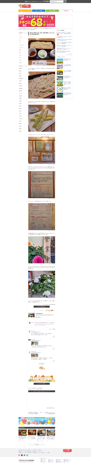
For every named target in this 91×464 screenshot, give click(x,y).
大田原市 (20, 85)
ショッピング (21, 45)
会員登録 (26, 1)
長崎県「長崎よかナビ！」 (67, 459)
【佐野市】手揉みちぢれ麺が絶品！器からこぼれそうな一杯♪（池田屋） (51, 437)
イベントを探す (39, 10)
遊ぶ (20, 52)
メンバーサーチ (40, 1)
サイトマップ (39, 451)
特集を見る (67, 10)
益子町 (20, 103)
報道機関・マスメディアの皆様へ (38, 452)
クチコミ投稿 (46, 1)
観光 (20, 50)
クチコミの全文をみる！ (42, 306)
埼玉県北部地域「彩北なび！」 (59, 462)
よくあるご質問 (26, 451)
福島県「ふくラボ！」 (43, 460)
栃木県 (20, 131)
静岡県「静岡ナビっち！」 (59, 459)
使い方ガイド (21, 451)
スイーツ (20, 37)
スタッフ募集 (47, 452)
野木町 (20, 123)
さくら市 (20, 93)
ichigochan (33, 351)
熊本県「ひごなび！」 (51, 459)
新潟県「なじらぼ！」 (51, 460)
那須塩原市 (21, 78)
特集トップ (41, 412)
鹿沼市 (20, 70)
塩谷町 (20, 83)
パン (20, 42)
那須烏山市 (21, 88)
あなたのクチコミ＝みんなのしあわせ (35, 389)
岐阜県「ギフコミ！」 (59, 460)
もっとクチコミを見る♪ (42, 383)
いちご (20, 40)
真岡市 (20, 108)
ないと (32, 330)
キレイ (20, 60)
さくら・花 (21, 47)
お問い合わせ (34, 451)
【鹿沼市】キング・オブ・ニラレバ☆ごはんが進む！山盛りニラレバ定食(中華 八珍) (50, 413)
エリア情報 (53, 10)
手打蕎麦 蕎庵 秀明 (39, 313)
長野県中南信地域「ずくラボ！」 (68, 460)
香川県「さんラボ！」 (51, 461)
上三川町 (20, 118)
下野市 (20, 113)
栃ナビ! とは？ (67, 452)
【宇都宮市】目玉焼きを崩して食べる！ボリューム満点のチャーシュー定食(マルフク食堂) (33, 413)
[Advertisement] (41, 400)
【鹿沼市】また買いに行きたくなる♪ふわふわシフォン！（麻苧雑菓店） (32, 437)
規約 (30, 451)
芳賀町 (20, 98)
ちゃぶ (32, 339)
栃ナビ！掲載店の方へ (29, 452)
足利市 (20, 126)
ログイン (29, 1)
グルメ (20, 35)
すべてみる (37, 444)
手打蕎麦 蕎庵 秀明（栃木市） (36, 332)
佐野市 (20, 128)
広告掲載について (21, 452)
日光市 (20, 73)
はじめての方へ (34, 1)
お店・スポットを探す (26, 10)
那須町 (20, 75)
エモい (20, 55)
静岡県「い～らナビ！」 (67, 461)
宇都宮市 (20, 68)
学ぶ (20, 57)
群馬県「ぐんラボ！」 (43, 461)
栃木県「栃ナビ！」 (43, 459)
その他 (20, 62)
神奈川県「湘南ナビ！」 (59, 461)
